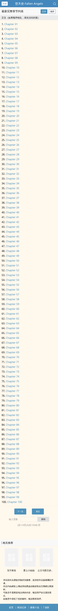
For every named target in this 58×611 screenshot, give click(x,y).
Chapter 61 (12, 313)
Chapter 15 (12, 91)
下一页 (20, 511)
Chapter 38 (12, 202)
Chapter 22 (12, 125)
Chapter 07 (11, 53)
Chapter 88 (12, 444)
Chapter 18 (12, 106)
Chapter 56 (12, 289)
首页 (11, 607)
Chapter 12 (12, 77)
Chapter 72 (12, 367)
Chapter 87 (12, 439)
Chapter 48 (12, 251)
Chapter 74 (12, 376)
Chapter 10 (12, 67)
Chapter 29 (12, 159)
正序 (44, 11)
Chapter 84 (12, 424)
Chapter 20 (12, 116)
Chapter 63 (12, 323)
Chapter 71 (12, 362)
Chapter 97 (12, 487)
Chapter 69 (12, 352)
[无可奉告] (11, 566)
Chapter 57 (12, 294)
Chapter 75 (12, 381)
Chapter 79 (12, 400)
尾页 (38, 511)
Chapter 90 (12, 453)
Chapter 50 (12, 260)
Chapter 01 (11, 24)
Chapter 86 (12, 434)
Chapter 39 (12, 207)
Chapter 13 (12, 82)
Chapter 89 (12, 449)
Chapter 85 (12, 429)
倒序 (52, 11)
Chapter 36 (12, 193)
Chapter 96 (12, 482)
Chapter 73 (12, 371)
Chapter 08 (11, 58)
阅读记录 (21, 607)
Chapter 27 (12, 149)
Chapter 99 (12, 497)
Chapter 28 (12, 154)
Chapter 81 (12, 410)
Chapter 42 (12, 222)
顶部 (47, 607)
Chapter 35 (12, 188)
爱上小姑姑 (29, 570)
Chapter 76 (12, 386)
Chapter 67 (12, 342)
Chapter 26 (12, 145)
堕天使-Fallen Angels (29, 3)
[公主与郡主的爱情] (46, 566)
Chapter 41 (12, 217)
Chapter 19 (12, 111)
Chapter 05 (11, 43)
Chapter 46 (12, 241)
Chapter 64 (12, 328)
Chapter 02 (11, 29)
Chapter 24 (12, 135)
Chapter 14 (12, 87)
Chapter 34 (12, 183)
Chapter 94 (12, 473)
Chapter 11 (12, 72)
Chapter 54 (12, 280)
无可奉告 (11, 570)
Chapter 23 (12, 130)
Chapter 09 (11, 63)
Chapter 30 (12, 164)
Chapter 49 (12, 256)
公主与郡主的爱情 (47, 570)
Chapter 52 (12, 270)
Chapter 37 (12, 198)
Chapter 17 (12, 101)
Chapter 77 (12, 391)
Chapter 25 (12, 140)
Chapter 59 (12, 304)
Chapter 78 (12, 396)
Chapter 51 (12, 265)
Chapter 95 (12, 478)
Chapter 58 (12, 299)
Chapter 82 (12, 415)
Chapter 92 (12, 463)
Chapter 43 (12, 227)
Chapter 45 (12, 236)
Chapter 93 (12, 468)
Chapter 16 (12, 96)
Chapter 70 (12, 357)
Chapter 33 (12, 178)
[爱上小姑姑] (29, 566)
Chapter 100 (14, 502)
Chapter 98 (12, 492)
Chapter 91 (12, 458)
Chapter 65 (12, 333)
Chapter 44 (12, 231)
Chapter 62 (12, 318)
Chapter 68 (12, 347)
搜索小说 (34, 607)
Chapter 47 (12, 246)
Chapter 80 (12, 405)
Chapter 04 (11, 38)
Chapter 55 (12, 285)
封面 (5, 3)
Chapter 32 (12, 174)
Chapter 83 (12, 420)
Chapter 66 (12, 338)
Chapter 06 (11, 48)
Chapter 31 (12, 169)
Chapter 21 (12, 120)
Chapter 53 (12, 275)
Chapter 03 (11, 34)
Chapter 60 (12, 309)
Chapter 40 (12, 212)
